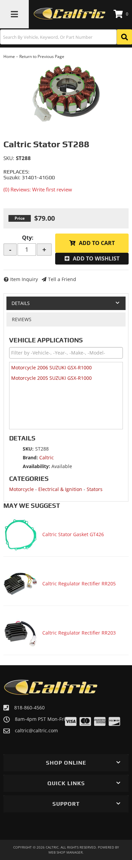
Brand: (30, 457)
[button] (66, 36)
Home (9, 56)
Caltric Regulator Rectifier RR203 (79, 632)
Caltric (46, 457)
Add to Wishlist (96, 258)
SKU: (8, 158)
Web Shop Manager (65, 852)
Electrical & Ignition (60, 489)
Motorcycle (21, 489)
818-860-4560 (29, 707)
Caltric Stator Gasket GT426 (73, 534)
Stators (95, 489)
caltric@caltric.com (36, 730)
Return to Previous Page (41, 56)
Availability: (36, 466)
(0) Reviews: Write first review (37, 189)
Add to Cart (97, 243)
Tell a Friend (62, 279)
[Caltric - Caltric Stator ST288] (66, 93)
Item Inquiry (24, 279)
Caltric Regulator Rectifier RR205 (79, 583)
